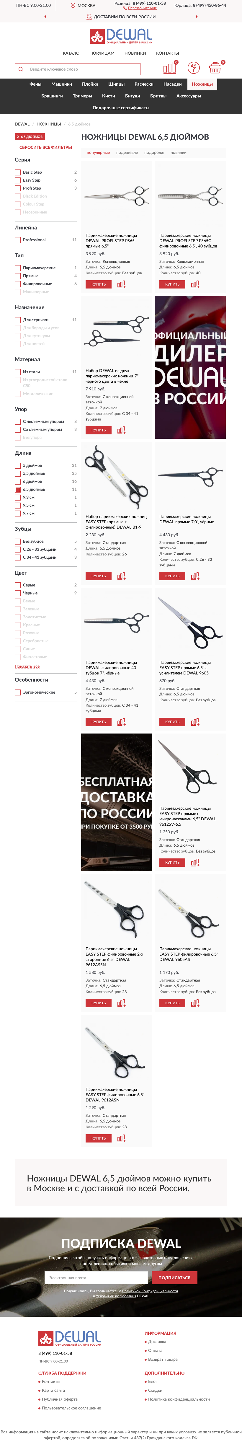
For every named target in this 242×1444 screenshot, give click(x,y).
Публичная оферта (60, 1400)
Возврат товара (163, 1359)
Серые (29, 585)
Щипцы (116, 84)
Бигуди (132, 96)
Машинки (61, 84)
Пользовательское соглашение (71, 1408)
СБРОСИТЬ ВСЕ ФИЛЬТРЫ (45, 148)
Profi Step (32, 188)
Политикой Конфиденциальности (150, 1291)
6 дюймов (32, 482)
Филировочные (37, 284)
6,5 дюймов (34, 490)
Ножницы (202, 84)
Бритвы (158, 96)
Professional (34, 240)
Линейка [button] (26, 228)
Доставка (157, 1342)
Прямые (30, 276)
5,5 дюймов (34, 474)
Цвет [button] (21, 573)
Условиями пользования (116, 1296)
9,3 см (29, 498)
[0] (215, 68)
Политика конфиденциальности (179, 1400)
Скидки (155, 1391)
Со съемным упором (42, 430)
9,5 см (29, 505)
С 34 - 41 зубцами (39, 557)
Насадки (172, 84)
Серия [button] (22, 160)
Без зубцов (33, 542)
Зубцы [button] (23, 529)
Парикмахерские (39, 268)
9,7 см (29, 513)
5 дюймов (32, 466)
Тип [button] (19, 255)
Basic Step (32, 172)
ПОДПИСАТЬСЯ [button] (174, 1278)
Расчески (144, 84)
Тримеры (82, 96)
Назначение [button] (30, 307)
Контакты (167, 53)
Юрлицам (103, 53)
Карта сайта (53, 1391)
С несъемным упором (43, 422)
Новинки (135, 53)
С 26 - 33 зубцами (39, 549)
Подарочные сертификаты (121, 108)
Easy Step (31, 180)
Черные (30, 593)
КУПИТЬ (98, 284)
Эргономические (39, 692)
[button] (140, 7)
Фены (35, 84)
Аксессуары (188, 96)
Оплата (155, 1351)
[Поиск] (21, 69)
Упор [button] (21, 409)
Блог (152, 1382)
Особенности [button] (31, 680)
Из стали (31, 372)
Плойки (90, 84)
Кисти (108, 96)
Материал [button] (27, 359)
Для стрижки (35, 320)
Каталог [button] (72, 53)
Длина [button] (23, 453)
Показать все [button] (27, 666)
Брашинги (52, 96)
